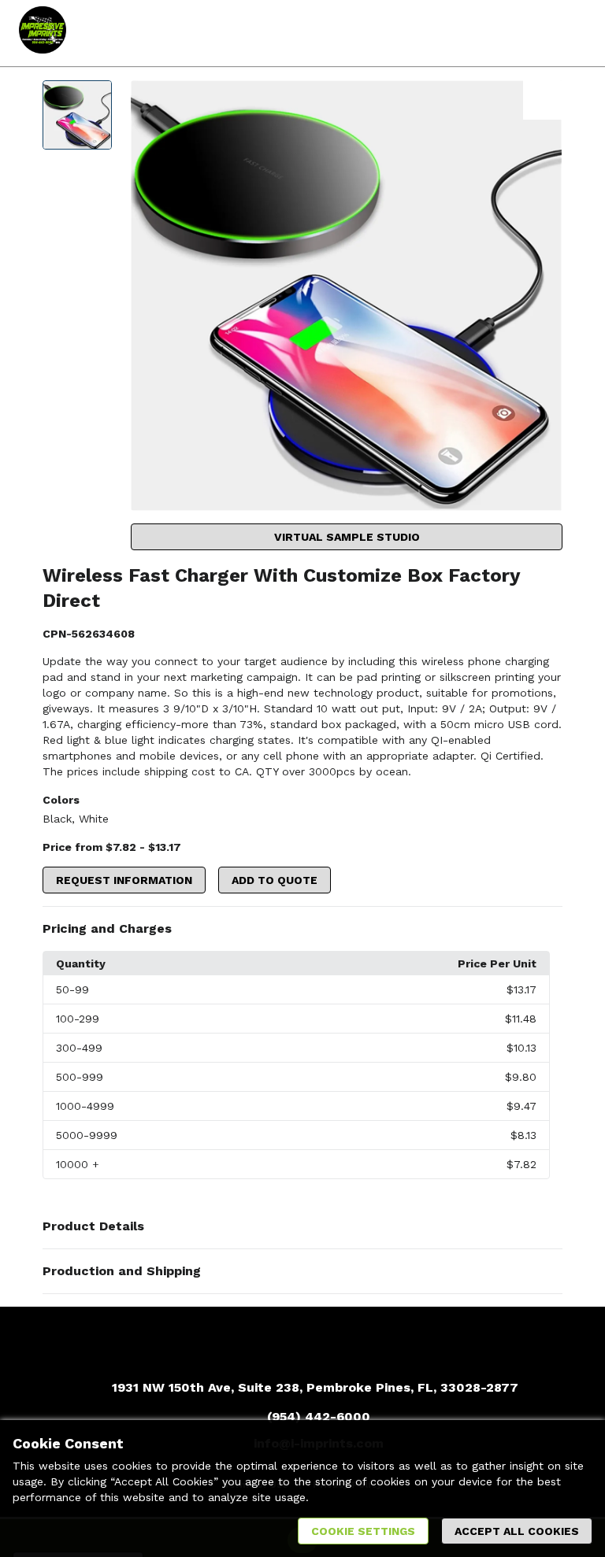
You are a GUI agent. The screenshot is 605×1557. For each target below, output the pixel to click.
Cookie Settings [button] (363, 1531)
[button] (302, 929)
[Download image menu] (542, 100)
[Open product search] (538, 33)
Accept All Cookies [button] (517, 1531)
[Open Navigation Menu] (569, 33)
